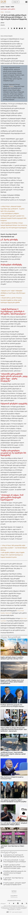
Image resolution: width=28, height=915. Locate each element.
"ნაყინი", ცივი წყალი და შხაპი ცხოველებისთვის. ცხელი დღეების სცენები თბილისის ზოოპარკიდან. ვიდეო (14, 866)
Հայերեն (3, 6)
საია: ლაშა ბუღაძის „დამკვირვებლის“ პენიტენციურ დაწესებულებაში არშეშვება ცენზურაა (14, 823)
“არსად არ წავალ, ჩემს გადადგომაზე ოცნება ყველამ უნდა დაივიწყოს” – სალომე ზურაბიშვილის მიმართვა (14, 547)
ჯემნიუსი (2, 22)
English (12, 6)
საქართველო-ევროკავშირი (8, 9)
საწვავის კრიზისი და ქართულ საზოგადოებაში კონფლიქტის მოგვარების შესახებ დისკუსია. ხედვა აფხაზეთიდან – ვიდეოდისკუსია (14, 729)
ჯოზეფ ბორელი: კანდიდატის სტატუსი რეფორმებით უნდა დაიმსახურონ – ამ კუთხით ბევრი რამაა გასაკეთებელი (12, 208)
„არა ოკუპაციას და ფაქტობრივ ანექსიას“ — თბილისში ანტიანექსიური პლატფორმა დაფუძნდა (13, 800)
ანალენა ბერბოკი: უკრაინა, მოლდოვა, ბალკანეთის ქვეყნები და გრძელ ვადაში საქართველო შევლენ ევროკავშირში (11, 300)
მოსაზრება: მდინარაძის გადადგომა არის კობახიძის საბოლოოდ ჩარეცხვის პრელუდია (12, 705)
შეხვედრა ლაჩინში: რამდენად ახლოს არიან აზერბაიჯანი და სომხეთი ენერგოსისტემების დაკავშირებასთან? (12, 681)
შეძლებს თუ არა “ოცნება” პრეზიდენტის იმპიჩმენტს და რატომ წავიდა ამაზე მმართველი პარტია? (13, 293)
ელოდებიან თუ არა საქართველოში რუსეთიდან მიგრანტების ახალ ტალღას (13, 856)
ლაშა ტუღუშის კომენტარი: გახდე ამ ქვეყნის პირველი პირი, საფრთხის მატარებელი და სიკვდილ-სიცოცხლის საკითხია (12, 555)
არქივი (3, 12)
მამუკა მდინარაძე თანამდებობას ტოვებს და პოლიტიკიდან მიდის (12, 777)
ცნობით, (11, 86)
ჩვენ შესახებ (14, 891)
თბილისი (3, 25)
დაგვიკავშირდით (14, 895)
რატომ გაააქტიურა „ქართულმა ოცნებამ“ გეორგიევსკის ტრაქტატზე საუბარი (14, 883)
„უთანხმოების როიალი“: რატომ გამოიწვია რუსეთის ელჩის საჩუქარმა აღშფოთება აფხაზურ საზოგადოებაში (13, 754)
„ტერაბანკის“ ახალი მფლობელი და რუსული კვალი (12, 846)
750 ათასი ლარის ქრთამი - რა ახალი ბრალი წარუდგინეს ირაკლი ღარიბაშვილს (14, 861)
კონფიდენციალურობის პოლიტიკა (14, 900)
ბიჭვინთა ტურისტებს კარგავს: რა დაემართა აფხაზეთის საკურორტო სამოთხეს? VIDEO (12, 658)
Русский (8, 6)
